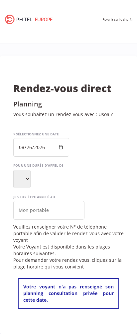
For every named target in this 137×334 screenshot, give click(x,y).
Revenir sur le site (115, 19)
